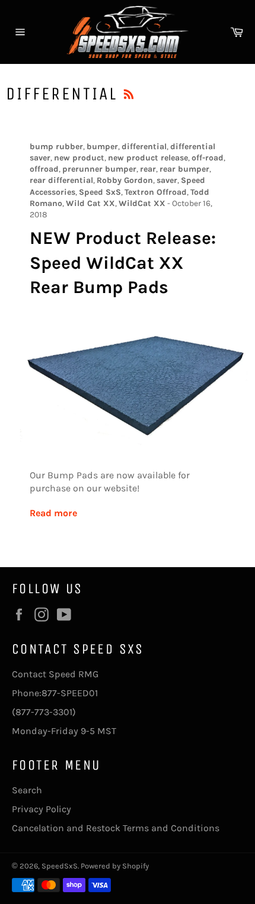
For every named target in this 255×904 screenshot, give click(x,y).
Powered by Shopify (115, 865)
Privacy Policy (41, 809)
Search (27, 790)
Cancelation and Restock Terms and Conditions (115, 828)
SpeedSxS (60, 865)
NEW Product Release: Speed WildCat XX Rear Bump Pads (123, 262)
